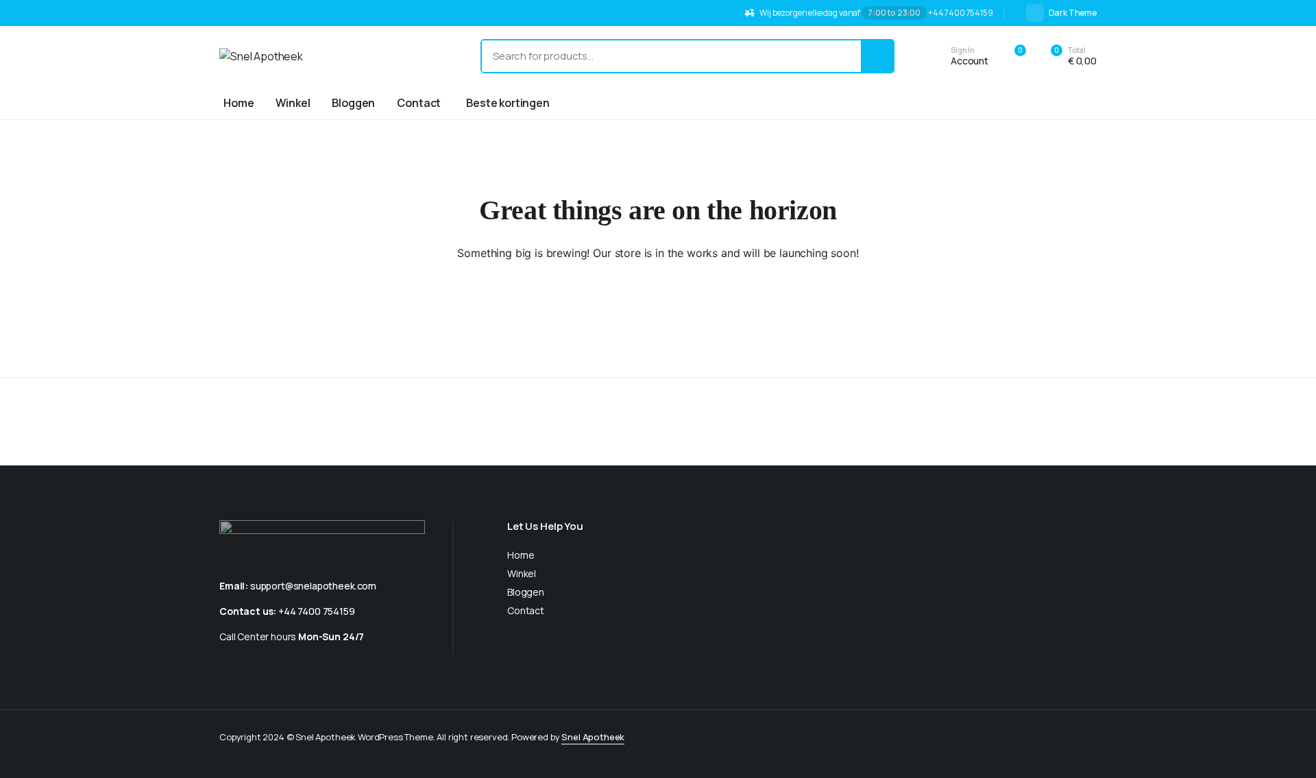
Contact (419, 102)
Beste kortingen (508, 102)
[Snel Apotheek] (336, 56)
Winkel (293, 102)
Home (238, 102)
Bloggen (353, 102)
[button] (1066, 56)
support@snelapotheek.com (313, 585)
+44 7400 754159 (316, 611)
